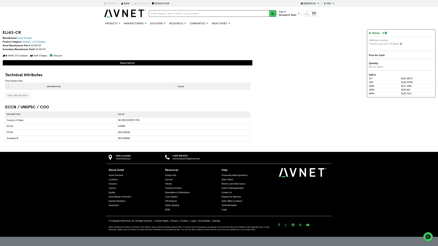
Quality (112, 192)
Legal (224, 209)
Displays (26, 41)
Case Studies (171, 197)
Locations (113, 179)
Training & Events (173, 188)
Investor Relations (117, 201)
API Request (171, 201)
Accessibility (204, 221)
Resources (176, 23)
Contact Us (227, 192)
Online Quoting (172, 205)
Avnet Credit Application (233, 188)
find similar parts (17, 95)
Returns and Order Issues (233, 184)
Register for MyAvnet (231, 197)
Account (169, 179)
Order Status (227, 179)
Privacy (174, 221)
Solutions (156, 23)
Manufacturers (134, 23)
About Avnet (219, 23)
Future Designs (24, 38)
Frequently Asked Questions (235, 175)
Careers (112, 188)
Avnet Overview (116, 175)
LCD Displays (39, 41)
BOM (126, 3)
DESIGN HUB (161, 3)
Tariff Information (229, 205)
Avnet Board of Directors (120, 197)
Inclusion (113, 184)
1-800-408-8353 (180, 156)
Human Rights (162, 221)
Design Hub (170, 175)
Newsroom (114, 205)
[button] (310, 3)
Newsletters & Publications (177, 192)
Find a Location (123, 156)
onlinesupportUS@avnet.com (186, 159)
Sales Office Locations (232, 201)
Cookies (184, 221)
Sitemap (216, 221)
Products (111, 23)
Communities (197, 23)
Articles (168, 184)
